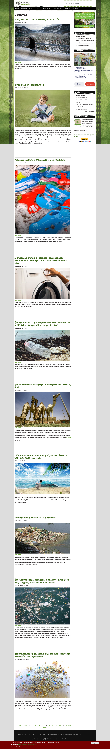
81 (49, 725)
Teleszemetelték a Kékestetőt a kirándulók (40, 160)
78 (39, 725)
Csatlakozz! (76, 8)
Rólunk (17, 8)
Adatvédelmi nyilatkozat (31, 739)
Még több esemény (90, 111)
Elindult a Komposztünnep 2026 (84, 38)
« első (19, 725)
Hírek (30, 8)
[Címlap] (23, 3)
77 (36, 725)
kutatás (68, 437)
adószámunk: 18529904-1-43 (73, 734)
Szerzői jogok (41, 739)
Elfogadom (95, 743)
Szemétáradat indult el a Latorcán (35, 517)
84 (60, 725)
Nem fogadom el (15, 746)
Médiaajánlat (49, 739)
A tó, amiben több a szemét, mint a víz (37, 19)
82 (53, 725)
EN (60, 739)
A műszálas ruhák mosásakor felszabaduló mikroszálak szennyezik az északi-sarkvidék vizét (41, 260)
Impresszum (20, 739)
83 (56, 725)
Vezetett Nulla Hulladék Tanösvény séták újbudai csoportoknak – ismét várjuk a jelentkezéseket (85, 43)
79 (42, 725)
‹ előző (25, 725)
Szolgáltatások (46, 8)
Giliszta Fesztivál (80, 36)
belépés (64, 739)
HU (58, 739)
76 (32, 725)
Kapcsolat (24, 8)
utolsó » (45, 727)
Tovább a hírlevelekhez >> (80, 130)
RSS (55, 739)
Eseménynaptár (57, 8)
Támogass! (67, 8)
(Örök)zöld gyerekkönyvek (29, 85)
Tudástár (37, 8)
